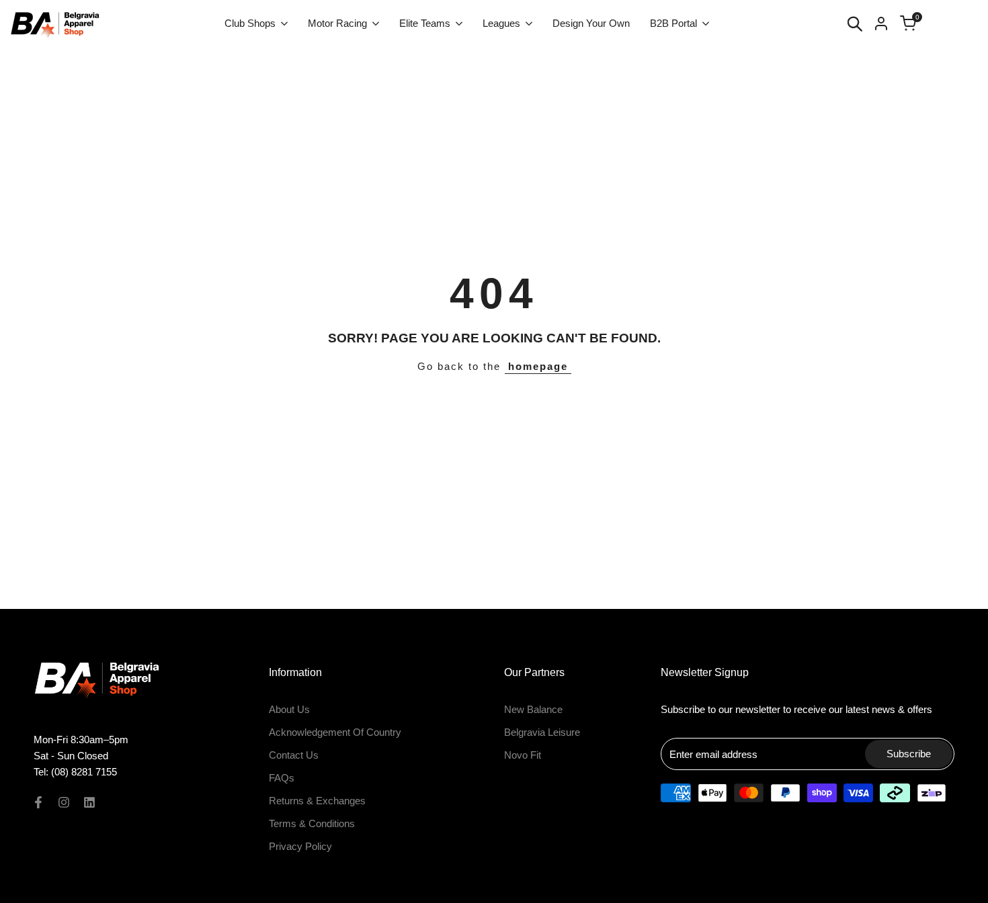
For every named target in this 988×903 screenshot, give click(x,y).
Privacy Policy (300, 846)
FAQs (281, 777)
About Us (289, 709)
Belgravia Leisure (542, 732)
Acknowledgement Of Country (335, 732)
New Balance (533, 709)
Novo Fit (522, 755)
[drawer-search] (855, 24)
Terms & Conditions (312, 823)
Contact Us (294, 755)
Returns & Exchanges (317, 800)
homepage (538, 366)
